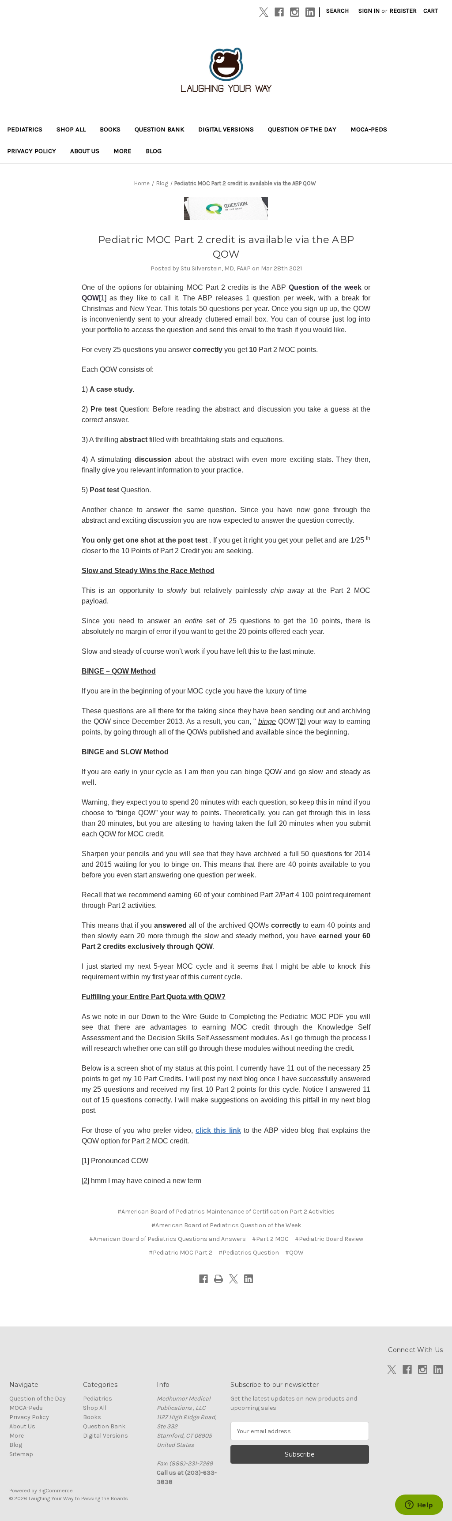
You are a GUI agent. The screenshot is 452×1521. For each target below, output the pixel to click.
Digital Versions (226, 129)
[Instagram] (294, 12)
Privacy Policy (31, 151)
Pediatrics (24, 129)
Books (110, 129)
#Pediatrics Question (248, 1252)
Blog (154, 151)
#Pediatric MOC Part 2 (180, 1252)
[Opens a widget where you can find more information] (419, 1506)
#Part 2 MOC (270, 1239)
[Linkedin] (310, 12)
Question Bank (159, 129)
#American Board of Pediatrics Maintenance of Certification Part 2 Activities (226, 1211)
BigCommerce (55, 1490)
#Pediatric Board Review (329, 1239)
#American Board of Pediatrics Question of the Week (226, 1225)
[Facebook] (279, 12)
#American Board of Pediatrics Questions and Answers (167, 1239)
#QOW (294, 1252)
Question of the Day (302, 129)
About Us (84, 151)
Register (403, 11)
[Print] (218, 1279)
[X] (263, 12)
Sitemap (21, 1454)
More (122, 151)
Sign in (369, 11)
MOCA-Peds (368, 129)
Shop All (71, 129)
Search (337, 11)
